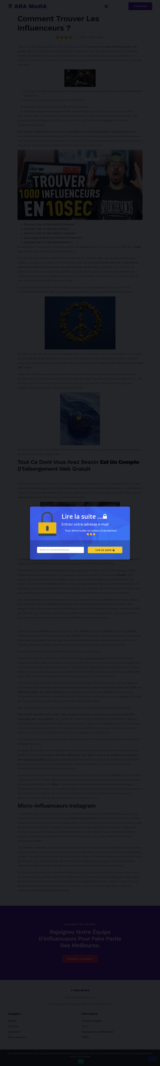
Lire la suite (103, 550)
